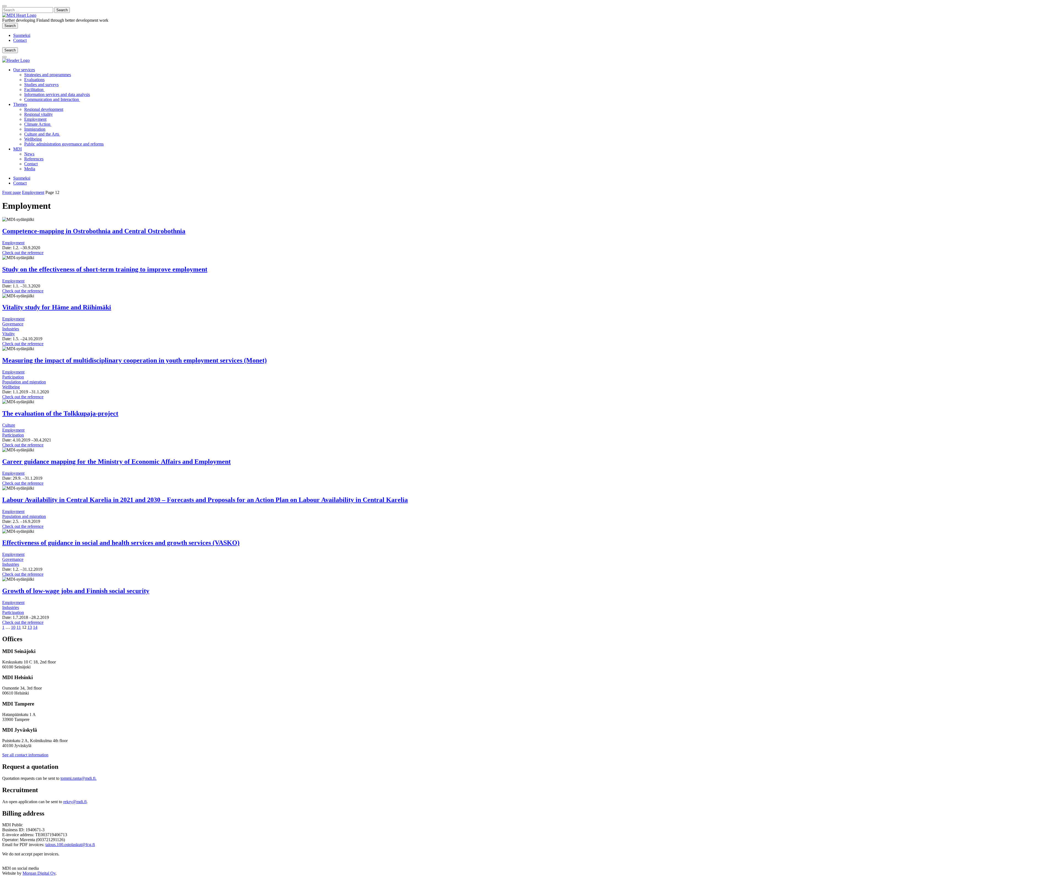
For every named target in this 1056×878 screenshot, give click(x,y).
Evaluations (34, 79)
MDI (17, 149)
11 (18, 627)
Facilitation (34, 89)
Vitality (8, 333)
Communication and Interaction (52, 99)
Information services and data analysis (57, 94)
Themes (20, 104)
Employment (35, 119)
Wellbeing (33, 139)
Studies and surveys (41, 84)
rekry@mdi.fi (75, 801)
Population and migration (24, 382)
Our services (24, 69)
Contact (20, 40)
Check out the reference (22, 252)
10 (13, 627)
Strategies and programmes (47, 74)
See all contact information (25, 755)
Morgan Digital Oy (39, 873)
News (29, 154)
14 (35, 627)
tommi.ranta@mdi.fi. (79, 778)
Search (11, 25)
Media (29, 168)
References (33, 159)
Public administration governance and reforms (64, 144)
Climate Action (37, 124)
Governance (12, 324)
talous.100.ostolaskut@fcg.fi (70, 844)
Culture (8, 425)
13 (30, 627)
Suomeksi (21, 35)
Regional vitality (38, 114)
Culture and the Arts (42, 134)
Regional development (43, 109)
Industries (10, 328)
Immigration (34, 129)
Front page (11, 192)
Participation (13, 377)
